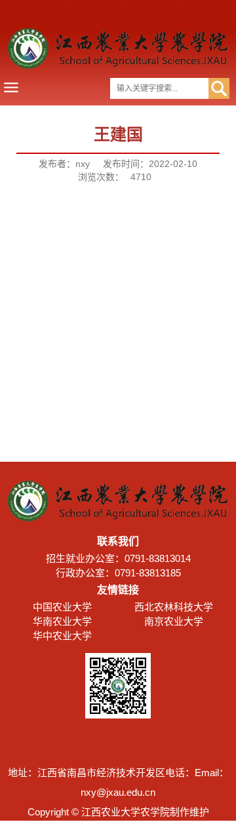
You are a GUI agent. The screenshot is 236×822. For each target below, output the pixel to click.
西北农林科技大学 (173, 606)
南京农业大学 (173, 621)
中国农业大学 (62, 606)
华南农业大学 (62, 621)
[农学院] (118, 66)
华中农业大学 (62, 635)
